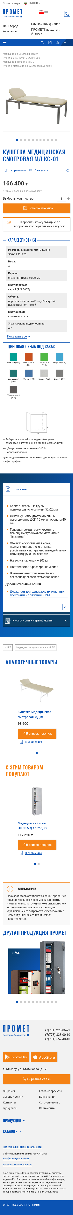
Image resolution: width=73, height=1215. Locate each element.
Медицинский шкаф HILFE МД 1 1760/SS (32, 825)
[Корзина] (50, 42)
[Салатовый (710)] (44, 357)
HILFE (8, 647)
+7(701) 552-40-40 (57, 1039)
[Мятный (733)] (13, 357)
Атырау (8, 31)
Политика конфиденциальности (22, 1146)
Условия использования (17, 1164)
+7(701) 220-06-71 (57, 1030)
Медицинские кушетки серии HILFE (35, 647)
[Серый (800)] (59, 373)
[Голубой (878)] (59, 357)
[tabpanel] (36, 105)
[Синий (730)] (29, 373)
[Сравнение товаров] (58, 42)
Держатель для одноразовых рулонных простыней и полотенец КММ (37, 593)
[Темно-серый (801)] (13, 390)
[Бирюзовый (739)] (13, 373)
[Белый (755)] (44, 373)
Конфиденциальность (16, 1158)
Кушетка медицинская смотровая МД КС (34, 714)
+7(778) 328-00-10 (57, 1035)
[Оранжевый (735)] (29, 357)
